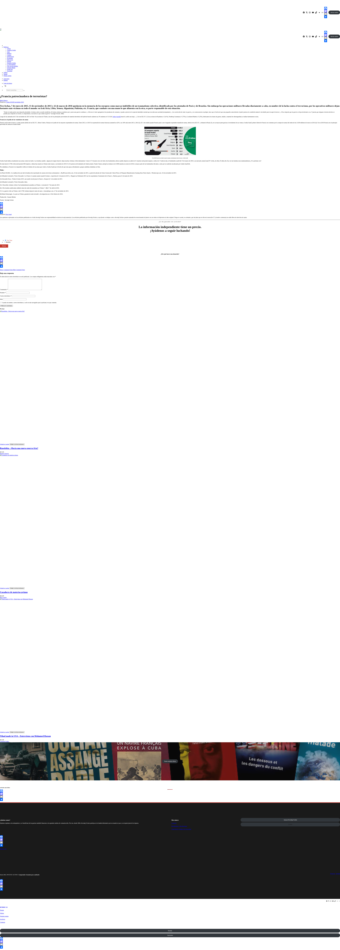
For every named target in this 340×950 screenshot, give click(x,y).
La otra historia (11, 64)
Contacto (173, 823)
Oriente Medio (11, 68)
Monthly (8, 242)
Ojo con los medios (12, 66)
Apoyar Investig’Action (290, 820)
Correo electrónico (5, 296)
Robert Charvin (4, 453)
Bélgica (9, 53)
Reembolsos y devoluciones (179, 826)
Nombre (3, 292)
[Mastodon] (325, 11)
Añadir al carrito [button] (4, 444)
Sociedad (9, 71)
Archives (2, 919)
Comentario (4, 289)
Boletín (170, 930)
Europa (9, 61)
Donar (4, 246)
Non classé (8, 214)
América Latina (11, 50)
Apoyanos (6, 78)
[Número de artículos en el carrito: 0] (5, 86)
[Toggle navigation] (0, 28)
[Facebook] (325, 8)
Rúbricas (6, 47)
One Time (9, 240)
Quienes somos (4, 916)
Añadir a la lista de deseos (17, 444)
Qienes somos (7, 75)
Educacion (10, 60)
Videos (5, 72)
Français (332, 873)
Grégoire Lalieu (4, 741)
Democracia (10, 56)
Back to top (3, 849)
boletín (290, 824)
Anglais (338, 873)
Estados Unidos (11, 63)
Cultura (9, 55)
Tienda (5, 74)
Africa (9, 48)
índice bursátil (117, 116)
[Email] (325, 13)
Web (1, 299)
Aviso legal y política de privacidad (181, 829)
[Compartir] (325, 16)
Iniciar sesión (334, 12)
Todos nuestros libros (170, 761)
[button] (12, 270)
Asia (8, 52)
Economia (10, 58)
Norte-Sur (10, 69)
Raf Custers (3, 597)
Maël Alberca (4, 100)
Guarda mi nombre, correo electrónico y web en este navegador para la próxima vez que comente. (29, 302)
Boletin (6, 80)
